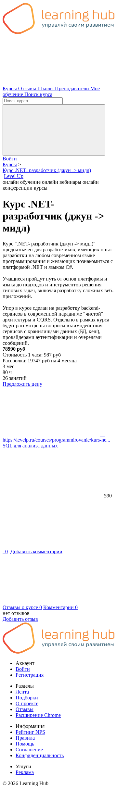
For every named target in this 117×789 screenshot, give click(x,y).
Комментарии (60, 607)
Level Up (13, 176)
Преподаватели (72, 88)
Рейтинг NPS (30, 732)
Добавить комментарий (36, 551)
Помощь (25, 743)
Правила (25, 738)
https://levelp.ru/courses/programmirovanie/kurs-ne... (56, 437)
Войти (10, 158)
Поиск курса (38, 94)
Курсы (10, 88)
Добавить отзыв (20, 619)
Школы (46, 88)
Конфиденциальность (40, 755)
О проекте (27, 703)
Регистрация (30, 675)
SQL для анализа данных (30, 445)
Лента (22, 692)
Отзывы (27, 88)
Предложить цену (22, 384)
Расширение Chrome (38, 715)
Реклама (25, 772)
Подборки (27, 697)
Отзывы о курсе (22, 607)
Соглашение (29, 749)
